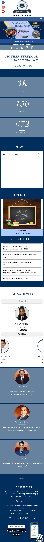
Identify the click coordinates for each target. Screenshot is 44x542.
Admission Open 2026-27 (22, 44)
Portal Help (16, 534)
